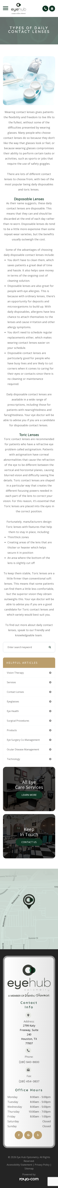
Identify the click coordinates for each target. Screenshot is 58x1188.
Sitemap (29, 1168)
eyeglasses (13, 701)
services (11, 682)
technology (13, 759)
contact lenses (15, 692)
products (12, 730)
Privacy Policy (42, 1164)
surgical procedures (18, 720)
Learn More (29, 795)
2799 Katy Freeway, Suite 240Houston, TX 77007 (29, 1034)
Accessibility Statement (19, 1164)
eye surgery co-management (23, 739)
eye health (13, 711)
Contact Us (29, 842)
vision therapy (15, 672)
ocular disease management (23, 749)
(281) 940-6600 (29, 1062)
